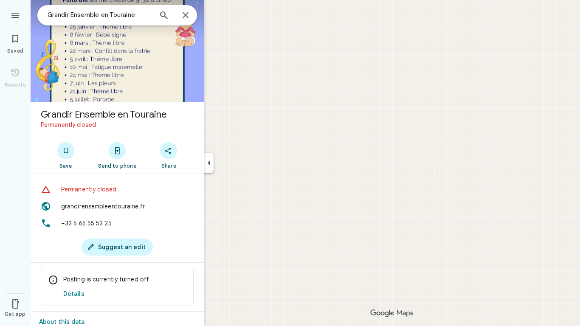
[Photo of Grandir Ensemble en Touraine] (117, 51)
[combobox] (100, 15)
